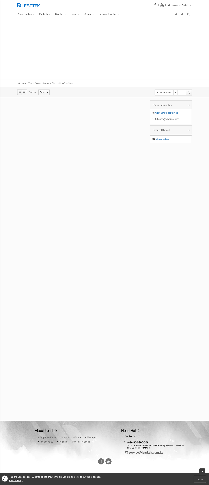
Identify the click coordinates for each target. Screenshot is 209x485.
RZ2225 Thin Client (37, 106)
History (65, 437)
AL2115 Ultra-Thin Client (82, 212)
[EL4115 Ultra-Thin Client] (127, 98)
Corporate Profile (48, 437)
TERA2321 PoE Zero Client (37, 266)
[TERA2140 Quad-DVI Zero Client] (82, 311)
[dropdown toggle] (48, 92)
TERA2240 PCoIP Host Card (127, 266)
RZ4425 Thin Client (82, 106)
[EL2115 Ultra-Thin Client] (37, 151)
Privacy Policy (46, 441)
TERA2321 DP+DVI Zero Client (126, 212)
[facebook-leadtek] (156, 5)
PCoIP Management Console (37, 372)
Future (77, 437)
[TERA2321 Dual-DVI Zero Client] (127, 311)
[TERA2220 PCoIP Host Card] (82, 258)
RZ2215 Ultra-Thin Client (82, 159)
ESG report (91, 437)
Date (42, 92)
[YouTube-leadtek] (163, 5)
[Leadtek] (29, 5)
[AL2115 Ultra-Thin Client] (82, 204)
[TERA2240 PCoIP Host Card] (127, 258)
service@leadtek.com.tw (145, 452)
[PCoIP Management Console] (37, 364)
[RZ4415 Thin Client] (127, 151)
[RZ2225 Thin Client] (37, 98)
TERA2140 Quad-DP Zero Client (37, 319)
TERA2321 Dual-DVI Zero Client (127, 319)
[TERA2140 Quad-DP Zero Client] (37, 311)
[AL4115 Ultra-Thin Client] (37, 204)
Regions (63, 441)
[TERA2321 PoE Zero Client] (37, 258)
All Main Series (164, 92)
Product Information (162, 104)
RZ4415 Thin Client (127, 159)
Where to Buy (162, 139)
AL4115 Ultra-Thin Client (37, 212)
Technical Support (161, 129)
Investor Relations (81, 441)
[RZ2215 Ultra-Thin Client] (82, 151)
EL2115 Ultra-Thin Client (37, 159)
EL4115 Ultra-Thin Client (127, 106)
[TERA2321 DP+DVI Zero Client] (127, 204)
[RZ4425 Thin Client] (82, 98)
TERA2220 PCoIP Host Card (82, 266)
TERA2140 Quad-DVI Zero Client (82, 319)
